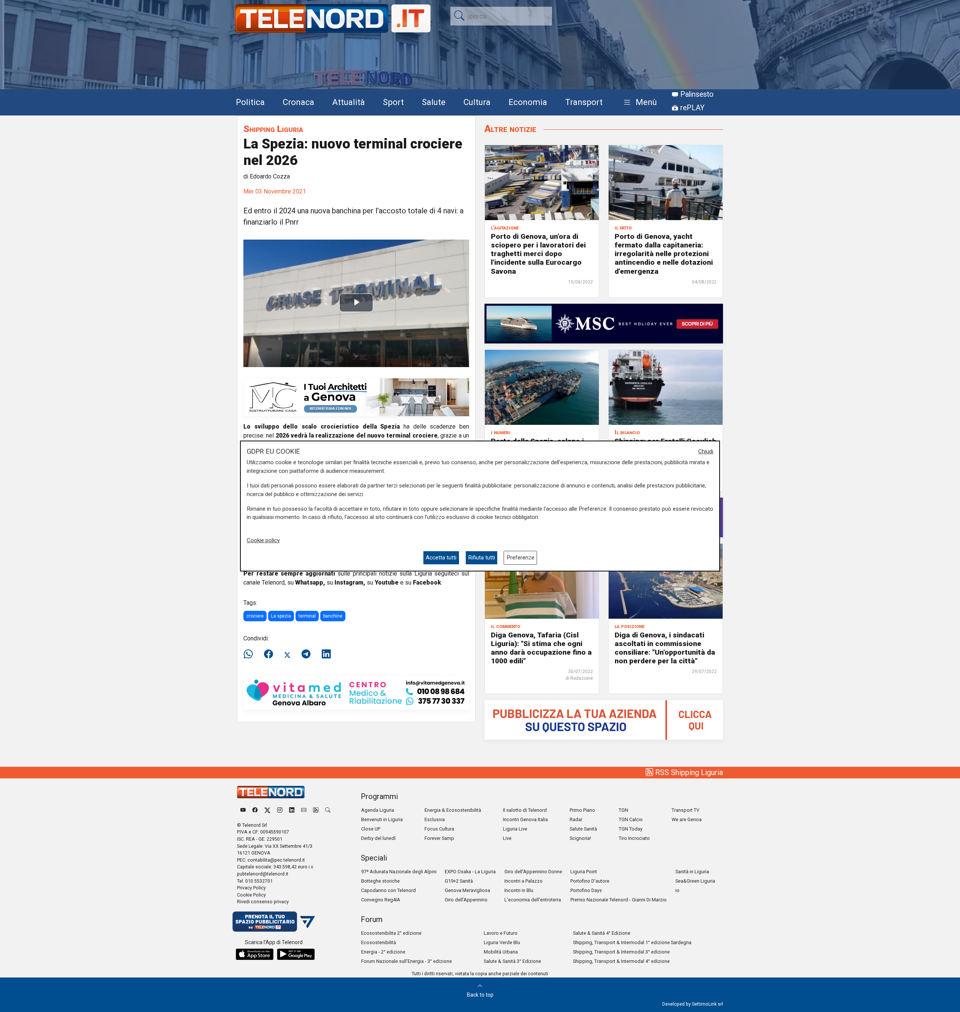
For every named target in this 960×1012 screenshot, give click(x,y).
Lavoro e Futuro (501, 933)
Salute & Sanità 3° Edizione (512, 961)
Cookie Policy (251, 895)
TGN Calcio (631, 819)
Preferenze (520, 557)
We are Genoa (687, 819)
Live (507, 838)
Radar (576, 819)
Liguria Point (583, 871)
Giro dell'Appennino (466, 900)
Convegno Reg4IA (380, 900)
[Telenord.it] (273, 921)
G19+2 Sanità (459, 881)
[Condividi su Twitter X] (287, 654)
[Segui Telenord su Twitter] (267, 810)
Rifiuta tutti (481, 557)
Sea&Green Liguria (695, 881)
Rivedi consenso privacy (263, 901)
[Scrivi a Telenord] (304, 810)
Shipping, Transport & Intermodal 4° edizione (621, 961)
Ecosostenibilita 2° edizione (391, 933)
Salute (434, 102)
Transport (584, 102)
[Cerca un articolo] (328, 810)
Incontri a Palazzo (523, 881)
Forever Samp (439, 838)
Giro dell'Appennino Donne (533, 871)
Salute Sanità (583, 829)
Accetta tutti (441, 557)
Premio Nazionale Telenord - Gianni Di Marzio (618, 900)
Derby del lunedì (378, 838)
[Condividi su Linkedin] (326, 654)
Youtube (387, 582)
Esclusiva (434, 819)
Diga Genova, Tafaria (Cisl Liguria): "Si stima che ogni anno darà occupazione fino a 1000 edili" (541, 648)
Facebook (427, 582)
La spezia (281, 616)
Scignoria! (580, 838)
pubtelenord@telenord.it (262, 874)
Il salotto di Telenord (525, 810)
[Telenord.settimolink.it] (603, 719)
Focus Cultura (439, 829)
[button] (638, 102)
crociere (255, 616)
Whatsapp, (310, 582)
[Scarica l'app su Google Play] (296, 954)
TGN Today (630, 829)
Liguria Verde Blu (502, 942)
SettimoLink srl (707, 1004)
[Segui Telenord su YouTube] (243, 810)
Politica (250, 102)
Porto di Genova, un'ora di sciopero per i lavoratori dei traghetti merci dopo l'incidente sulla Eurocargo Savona (538, 253)
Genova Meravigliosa (467, 890)
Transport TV (685, 810)
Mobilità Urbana (501, 952)
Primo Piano (582, 810)
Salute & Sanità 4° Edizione (601, 933)
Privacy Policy (251, 888)
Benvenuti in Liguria (382, 819)
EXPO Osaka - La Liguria (470, 871)
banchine (332, 616)
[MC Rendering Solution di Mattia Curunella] (356, 396)
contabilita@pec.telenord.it (276, 860)
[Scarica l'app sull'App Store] (254, 954)
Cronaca (298, 102)
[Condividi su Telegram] (306, 654)
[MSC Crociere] (603, 323)
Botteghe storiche (380, 881)
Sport (393, 102)
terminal (307, 616)
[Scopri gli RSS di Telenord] (316, 810)
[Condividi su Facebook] (268, 654)
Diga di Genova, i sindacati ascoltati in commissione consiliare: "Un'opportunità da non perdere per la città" (665, 648)
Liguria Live (515, 829)
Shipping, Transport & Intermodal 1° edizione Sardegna (632, 942)
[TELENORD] (270, 792)
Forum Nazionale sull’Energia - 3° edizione (406, 961)
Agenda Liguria (377, 810)
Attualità (348, 102)
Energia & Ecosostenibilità (452, 810)
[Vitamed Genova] (356, 692)
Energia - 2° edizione (383, 952)
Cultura (477, 102)
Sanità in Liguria (692, 871)
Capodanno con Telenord (388, 890)
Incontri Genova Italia (525, 819)
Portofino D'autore (589, 881)
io (677, 890)
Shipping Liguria (273, 128)
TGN (623, 810)
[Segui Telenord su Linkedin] (292, 810)
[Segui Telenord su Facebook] (255, 810)
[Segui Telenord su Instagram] (280, 810)
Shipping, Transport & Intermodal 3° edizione (621, 952)
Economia (527, 102)
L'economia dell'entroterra (532, 900)
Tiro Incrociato (634, 838)
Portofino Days (586, 890)
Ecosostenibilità (378, 942)
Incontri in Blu (518, 890)
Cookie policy (263, 540)
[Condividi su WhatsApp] (250, 654)
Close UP (370, 829)
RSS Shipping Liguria (688, 772)
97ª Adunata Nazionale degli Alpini (398, 871)
